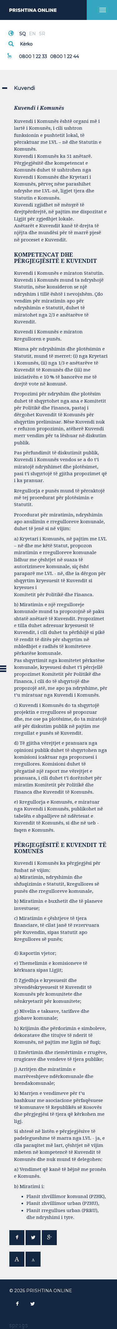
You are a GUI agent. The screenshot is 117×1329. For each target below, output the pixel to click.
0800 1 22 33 (33, 56)
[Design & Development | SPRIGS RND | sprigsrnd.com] (18, 1326)
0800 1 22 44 (64, 56)
